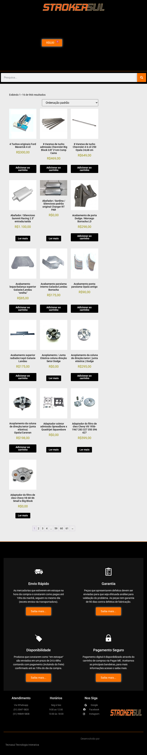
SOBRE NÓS (124, 38)
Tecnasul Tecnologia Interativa (22, 744)
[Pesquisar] (141, 77)
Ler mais (23, 238)
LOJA (123, 30)
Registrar (124, 55)
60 (61, 528)
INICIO (123, 22)
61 (67, 528)
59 (55, 528)
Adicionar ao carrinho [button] (23, 169)
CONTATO (123, 46)
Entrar (123, 63)
